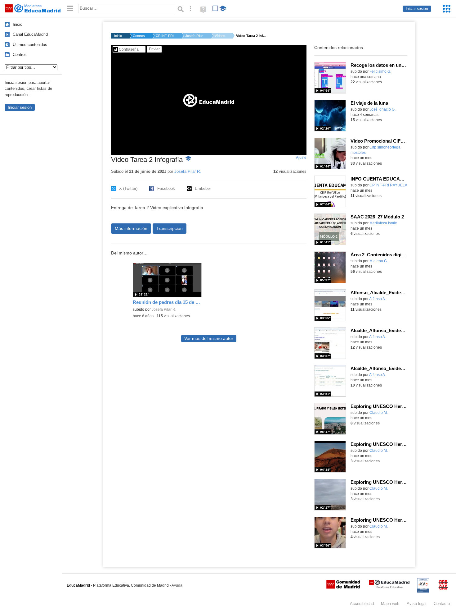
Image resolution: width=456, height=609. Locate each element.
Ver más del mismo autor (208, 338)
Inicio (17, 24)
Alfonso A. (377, 299)
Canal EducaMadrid (30, 34)
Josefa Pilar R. (194, 36)
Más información (131, 228)
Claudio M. (378, 412)
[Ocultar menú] (70, 8)
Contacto (442, 603)
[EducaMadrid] (389, 587)
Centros (20, 54)
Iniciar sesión (417, 9)
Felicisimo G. (380, 71)
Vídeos (220, 36)
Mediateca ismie (383, 223)
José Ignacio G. (382, 109)
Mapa (390, 603)
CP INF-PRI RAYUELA (388, 185)
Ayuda (177, 585)
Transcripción (169, 228)
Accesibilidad (362, 603)
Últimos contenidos (30, 44)
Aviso (417, 603)
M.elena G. (378, 261)
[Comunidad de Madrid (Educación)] (343, 587)
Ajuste (301, 157)
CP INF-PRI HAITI (165, 36)
